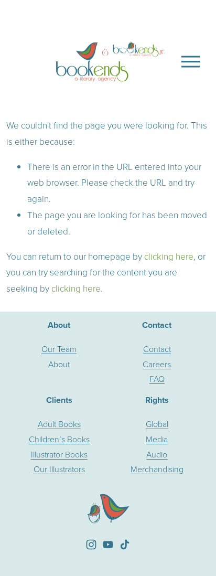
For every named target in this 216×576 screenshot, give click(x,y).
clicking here (168, 256)
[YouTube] (108, 544)
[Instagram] (91, 544)
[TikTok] (125, 544)
